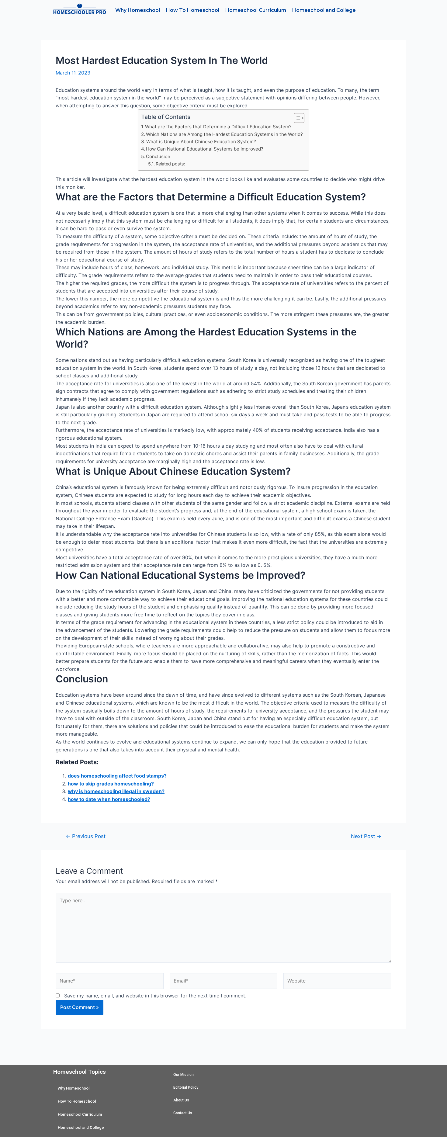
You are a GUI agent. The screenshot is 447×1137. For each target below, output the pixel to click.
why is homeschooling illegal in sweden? (116, 791)
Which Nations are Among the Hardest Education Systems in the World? (224, 134)
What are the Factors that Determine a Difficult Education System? (218, 127)
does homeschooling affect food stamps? (117, 776)
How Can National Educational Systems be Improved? (204, 149)
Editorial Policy (185, 1087)
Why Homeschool (137, 10)
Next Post (366, 836)
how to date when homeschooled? (109, 799)
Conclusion (158, 156)
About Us (181, 1100)
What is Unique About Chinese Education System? (201, 141)
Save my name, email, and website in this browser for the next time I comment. (155, 996)
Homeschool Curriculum (255, 10)
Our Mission (183, 1075)
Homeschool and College (324, 10)
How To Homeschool (192, 10)
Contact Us (182, 1113)
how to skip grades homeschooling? (111, 784)
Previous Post (86, 836)
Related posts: (170, 163)
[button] (296, 118)
